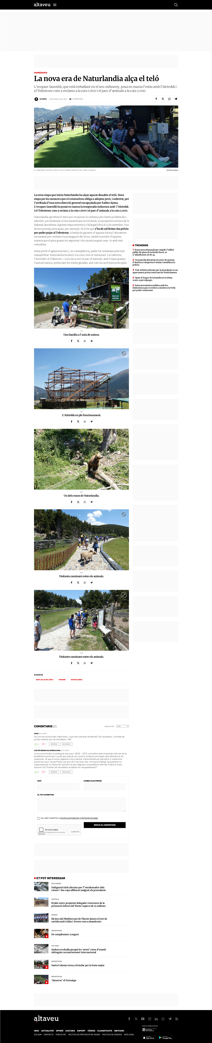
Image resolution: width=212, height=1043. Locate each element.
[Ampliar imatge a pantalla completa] (173, 111)
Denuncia (66, 744)
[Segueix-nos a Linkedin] (156, 1018)
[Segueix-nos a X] (136, 1018)
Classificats (104, 1031)
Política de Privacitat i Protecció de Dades (79, 818)
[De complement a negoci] (41, 933)
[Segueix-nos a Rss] (176, 1018)
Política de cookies (112, 1034)
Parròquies (40, 73)
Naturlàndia (76, 680)
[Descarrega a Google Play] (165, 1037)
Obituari (119, 1031)
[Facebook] (156, 99)
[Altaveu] (42, 5)
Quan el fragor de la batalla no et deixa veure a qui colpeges (152, 278)
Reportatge (56, 931)
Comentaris (77, 99)
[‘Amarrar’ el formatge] (41, 979)
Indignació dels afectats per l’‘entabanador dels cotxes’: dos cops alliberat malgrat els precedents (78, 889)
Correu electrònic (93, 781)
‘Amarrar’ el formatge (63, 980)
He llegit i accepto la (69, 818)
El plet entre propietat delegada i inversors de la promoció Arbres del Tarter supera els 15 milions (78, 904)
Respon (54, 744)
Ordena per (109, 726)
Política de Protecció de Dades (84, 1034)
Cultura (55, 946)
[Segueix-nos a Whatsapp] (163, 1018)
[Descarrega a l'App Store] (148, 1037)
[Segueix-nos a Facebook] (129, 1018)
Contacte (49, 1034)
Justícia (55, 899)
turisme (62, 680)
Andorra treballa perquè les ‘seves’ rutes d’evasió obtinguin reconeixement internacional (78, 951)
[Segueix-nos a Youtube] (142, 1018)
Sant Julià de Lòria (44, 680)
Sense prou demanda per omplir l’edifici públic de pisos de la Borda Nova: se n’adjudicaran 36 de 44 (153, 252)
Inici (36, 1031)
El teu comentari (45, 795)
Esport (54, 915)
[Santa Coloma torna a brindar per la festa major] (41, 964)
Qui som (38, 1034)
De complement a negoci (65, 934)
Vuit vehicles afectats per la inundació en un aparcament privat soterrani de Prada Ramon (155, 271)
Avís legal (129, 1034)
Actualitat (47, 1031)
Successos (56, 884)
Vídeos (91, 1031)
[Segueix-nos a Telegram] (169, 1018)
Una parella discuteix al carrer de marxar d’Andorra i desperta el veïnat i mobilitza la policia (154, 262)
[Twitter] (163, 99)
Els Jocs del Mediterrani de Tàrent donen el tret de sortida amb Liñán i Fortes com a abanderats (79, 920)
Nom (39, 781)
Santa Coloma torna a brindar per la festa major (78, 965)
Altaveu (43, 99)
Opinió (59, 1031)
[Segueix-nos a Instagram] (149, 1018)
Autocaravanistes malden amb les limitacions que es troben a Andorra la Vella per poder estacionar (154, 288)
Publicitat (61, 1034)
